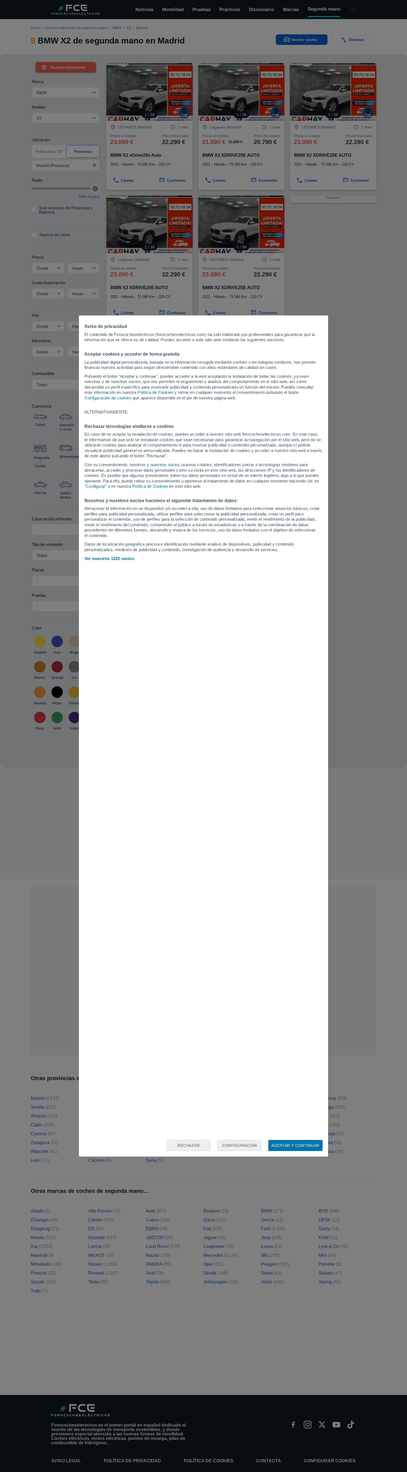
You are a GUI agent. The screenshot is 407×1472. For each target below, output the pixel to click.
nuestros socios (165, 464)
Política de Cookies (155, 392)
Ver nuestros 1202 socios (109, 558)
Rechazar (188, 1145)
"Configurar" (95, 486)
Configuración (239, 1145)
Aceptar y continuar (295, 1145)
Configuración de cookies (108, 397)
